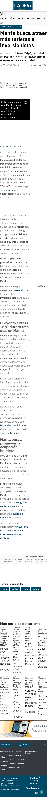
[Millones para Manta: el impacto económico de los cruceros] (4, 683)
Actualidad (15, 27)
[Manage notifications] (41, 792)
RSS (36, 792)
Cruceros (12, 763)
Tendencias (13, 755)
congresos (22, 502)
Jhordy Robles (14, 146)
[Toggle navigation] (5, 13)
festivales (6, 425)
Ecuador (11, 759)
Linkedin (20, 763)
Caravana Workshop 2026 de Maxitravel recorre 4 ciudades (31, 701)
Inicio (4, 27)
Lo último (12, 18)
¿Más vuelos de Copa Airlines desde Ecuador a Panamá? (18, 704)
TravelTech (41, 18)
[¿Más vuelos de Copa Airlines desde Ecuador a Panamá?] (17, 683)
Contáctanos (32, 788)
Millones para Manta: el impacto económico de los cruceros (6, 703)
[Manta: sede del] (4, 637)
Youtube (20, 767)
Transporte (12, 751)
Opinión (11, 767)
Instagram (21, 759)
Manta (18, 171)
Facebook (21, 755)
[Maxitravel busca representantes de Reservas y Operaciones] (42, 685)
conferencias (8, 506)
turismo (14, 432)
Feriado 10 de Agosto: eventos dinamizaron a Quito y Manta (19, 663)
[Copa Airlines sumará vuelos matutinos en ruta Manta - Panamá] (29, 634)
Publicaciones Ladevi (31, 752)
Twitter (20, 751)
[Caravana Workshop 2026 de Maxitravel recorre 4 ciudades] (29, 682)
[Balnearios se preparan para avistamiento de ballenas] (42, 637)
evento (20, 290)
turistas (12, 190)
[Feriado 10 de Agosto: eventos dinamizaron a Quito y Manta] (17, 639)
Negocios (30, 18)
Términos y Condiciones (10, 789)
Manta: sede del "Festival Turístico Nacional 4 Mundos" (5, 659)
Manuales (21, 18)
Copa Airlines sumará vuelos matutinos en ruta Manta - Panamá (30, 653)
